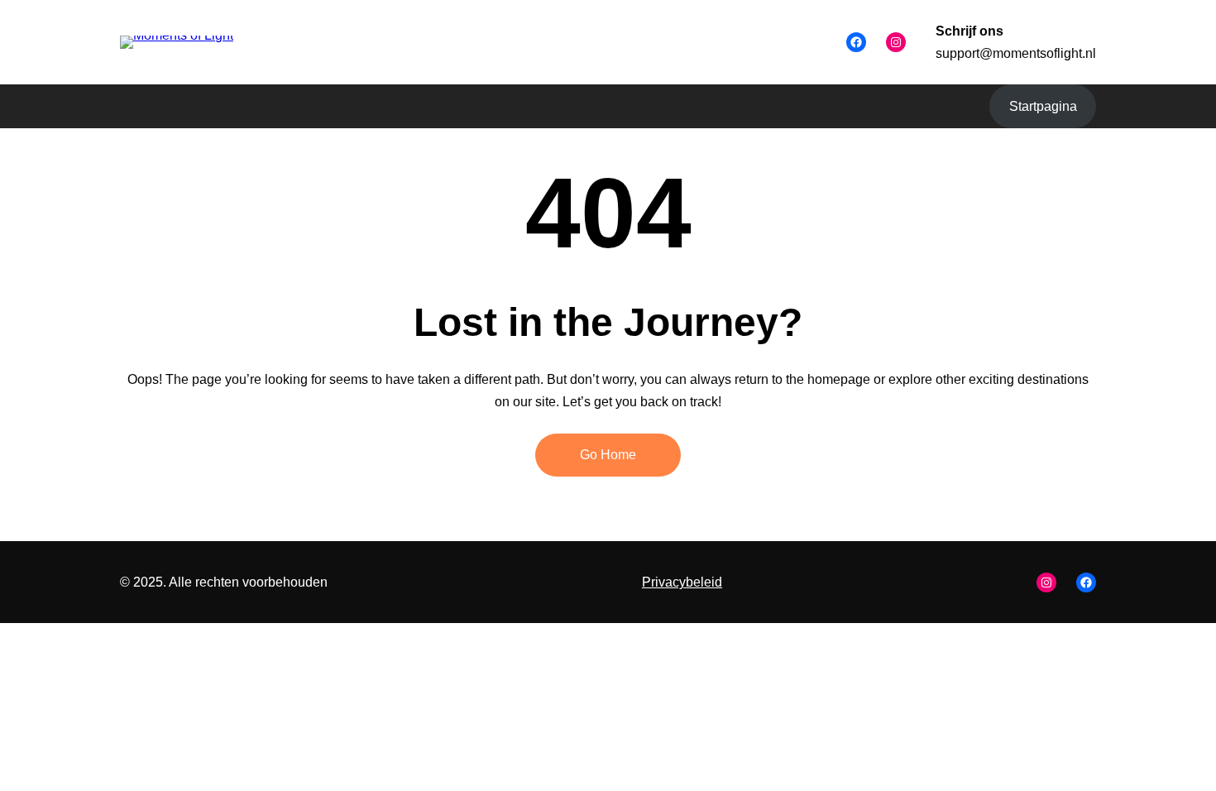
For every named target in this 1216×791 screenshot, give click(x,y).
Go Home (608, 455)
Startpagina (1043, 106)
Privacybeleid (682, 582)
